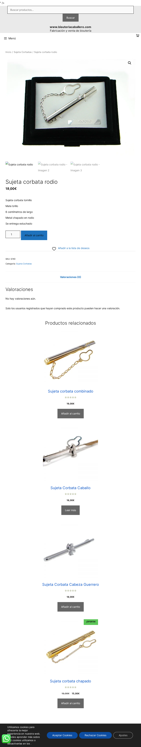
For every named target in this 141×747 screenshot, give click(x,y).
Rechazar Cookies (95, 735)
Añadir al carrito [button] (70, 413)
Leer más (70, 510)
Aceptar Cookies (62, 735)
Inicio (8, 52)
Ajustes (123, 735)
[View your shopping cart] (137, 36)
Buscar (70, 17)
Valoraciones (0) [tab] (70, 277)
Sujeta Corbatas (23, 52)
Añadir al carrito (34, 235)
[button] (129, 63)
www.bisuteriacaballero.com (70, 27)
